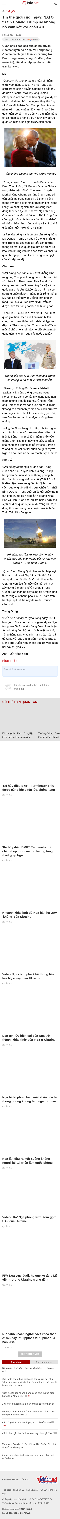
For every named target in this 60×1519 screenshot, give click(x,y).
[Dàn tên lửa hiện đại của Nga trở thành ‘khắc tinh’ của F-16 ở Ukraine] (30, 1012)
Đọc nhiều (16, 1362)
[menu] (4, 3)
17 (28, 1395)
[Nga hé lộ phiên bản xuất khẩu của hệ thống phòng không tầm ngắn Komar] (30, 1073)
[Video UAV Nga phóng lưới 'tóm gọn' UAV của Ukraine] (30, 1193)
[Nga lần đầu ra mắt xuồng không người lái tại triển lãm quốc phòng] (30, 1135)
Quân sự (7, 795)
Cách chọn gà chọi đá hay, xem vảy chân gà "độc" (28, 1433)
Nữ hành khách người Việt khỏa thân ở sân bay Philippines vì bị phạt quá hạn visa (29, 1338)
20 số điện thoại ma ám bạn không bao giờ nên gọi (28, 1403)
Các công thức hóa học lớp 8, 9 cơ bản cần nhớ (26, 1422)
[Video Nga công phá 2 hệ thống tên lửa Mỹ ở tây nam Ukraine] (30, 950)
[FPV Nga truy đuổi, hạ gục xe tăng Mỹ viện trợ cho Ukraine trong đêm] (30, 1252)
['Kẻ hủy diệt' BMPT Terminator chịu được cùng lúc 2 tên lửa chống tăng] (30, 762)
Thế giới (10, 11)
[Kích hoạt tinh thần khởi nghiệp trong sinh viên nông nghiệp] (19, 717)
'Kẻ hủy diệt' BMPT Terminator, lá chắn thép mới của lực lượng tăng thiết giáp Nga (27, 851)
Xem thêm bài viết (30, 1354)
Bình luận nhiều (44, 1362)
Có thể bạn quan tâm (20, 702)
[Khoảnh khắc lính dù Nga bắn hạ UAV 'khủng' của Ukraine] (30, 889)
